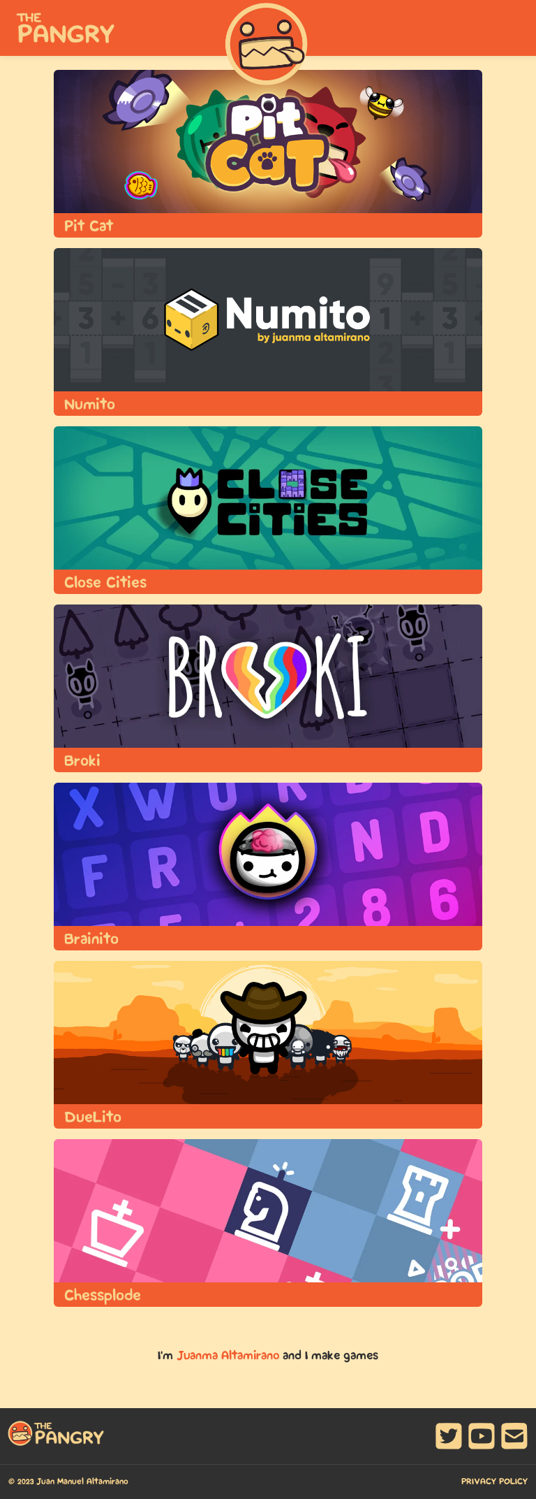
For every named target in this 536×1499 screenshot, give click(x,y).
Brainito (91, 939)
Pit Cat (88, 226)
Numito (89, 404)
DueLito (92, 1117)
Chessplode (102, 1295)
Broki (82, 761)
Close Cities (105, 583)
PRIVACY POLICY (494, 1481)
